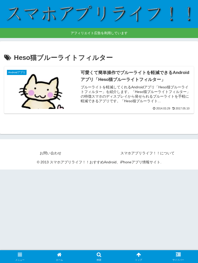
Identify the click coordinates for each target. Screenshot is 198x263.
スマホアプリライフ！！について (147, 153)
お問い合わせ (50, 153)
